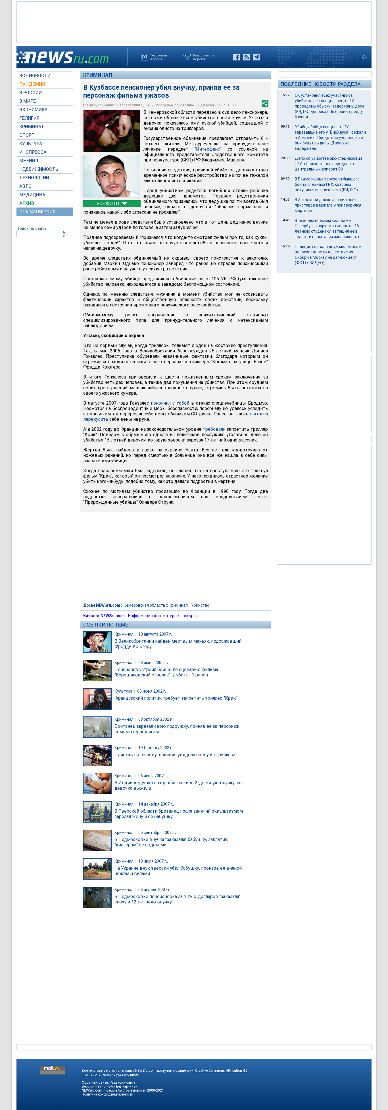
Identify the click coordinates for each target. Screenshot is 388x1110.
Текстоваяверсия (158, 57)
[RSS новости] (246, 57)
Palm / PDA (104, 1086)
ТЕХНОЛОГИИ (34, 177)
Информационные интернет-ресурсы (163, 615)
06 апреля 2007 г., (155, 889)
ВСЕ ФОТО (108, 203)
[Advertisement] (194, 22)
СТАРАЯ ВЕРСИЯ (37, 212)
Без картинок (126, 1086)
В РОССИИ (30, 92)
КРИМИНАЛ (32, 126)
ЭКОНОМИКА (33, 109)
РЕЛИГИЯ (29, 118)
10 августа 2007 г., (155, 634)
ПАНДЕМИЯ (32, 84)
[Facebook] (236, 57)
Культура (123, 691)
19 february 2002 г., (156, 747)
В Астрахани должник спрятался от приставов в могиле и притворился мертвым (328, 205)
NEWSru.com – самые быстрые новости (114, 1090)
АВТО (25, 186)
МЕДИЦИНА (32, 194)
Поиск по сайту (31, 228)
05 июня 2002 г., (152, 691)
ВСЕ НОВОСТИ (35, 75)
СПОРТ (27, 135)
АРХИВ (26, 203)
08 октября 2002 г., (156, 719)
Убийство (200, 605)
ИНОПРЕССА (33, 152)
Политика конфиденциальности (107, 1094)
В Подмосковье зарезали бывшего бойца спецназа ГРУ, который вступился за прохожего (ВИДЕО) (327, 184)
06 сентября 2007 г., (157, 832)
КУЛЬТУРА (30, 143)
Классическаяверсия (204, 57)
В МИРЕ (27, 101)
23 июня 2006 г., (153, 662)
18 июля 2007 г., (153, 861)
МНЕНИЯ (28, 160)
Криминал (97, 75)
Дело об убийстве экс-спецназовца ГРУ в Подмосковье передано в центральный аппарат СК (328, 163)
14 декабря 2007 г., (156, 804)
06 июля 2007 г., (153, 775)
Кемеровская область (144, 605)
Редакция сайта (122, 1082)
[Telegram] (256, 57)
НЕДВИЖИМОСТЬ (38, 169)
